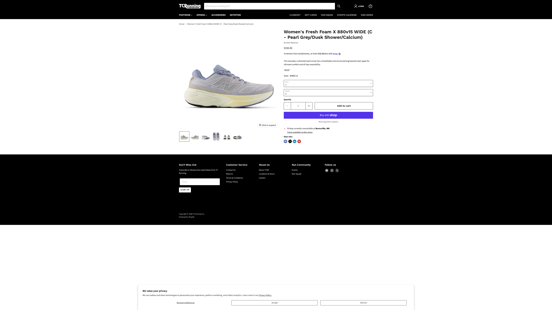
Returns (229, 174)
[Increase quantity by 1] (309, 106)
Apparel (201, 15)
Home (181, 24)
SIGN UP (184, 190)
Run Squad (327, 15)
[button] (184, 136)
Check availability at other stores (300, 132)
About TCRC (264, 170)
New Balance (292, 42)
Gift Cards (311, 15)
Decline (363, 302)
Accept (275, 302)
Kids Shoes (367, 15)
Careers (262, 178)
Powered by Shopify (186, 217)
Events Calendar (347, 15)
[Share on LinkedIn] (294, 141)
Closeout (295, 15)
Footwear (185, 15)
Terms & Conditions (234, 178)
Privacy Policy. (265, 295)
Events (295, 170)
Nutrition (235, 15)
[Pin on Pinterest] (299, 141)
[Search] (339, 6)
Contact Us (230, 170)
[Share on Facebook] (285, 141)
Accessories (218, 15)
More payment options (328, 122)
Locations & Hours (267, 174)
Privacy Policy (232, 181)
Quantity (287, 100)
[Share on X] (290, 141)
